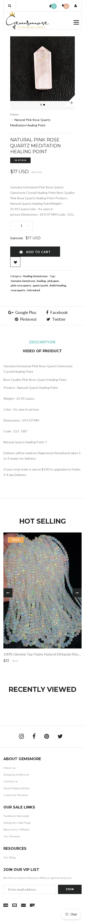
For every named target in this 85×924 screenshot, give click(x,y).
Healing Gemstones (35, 276)
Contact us (10, 781)
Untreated (33, 290)
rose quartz (18, 290)
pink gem (53, 281)
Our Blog (9, 857)
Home (14, 114)
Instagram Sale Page (17, 822)
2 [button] (44, 105)
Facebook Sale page (16, 816)
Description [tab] (42, 342)
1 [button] (41, 105)
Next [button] (77, 592)
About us (9, 767)
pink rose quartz (21, 285)
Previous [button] (7, 592)
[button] (10, 5)
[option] (42, 68)
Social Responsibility (16, 788)
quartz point (40, 285)
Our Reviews (11, 836)
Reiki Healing (58, 285)
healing (41, 281)
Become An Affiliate (16, 829)
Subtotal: (16, 238)
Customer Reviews (15, 795)
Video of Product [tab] (42, 351)
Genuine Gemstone (23, 281)
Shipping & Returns (16, 774)
